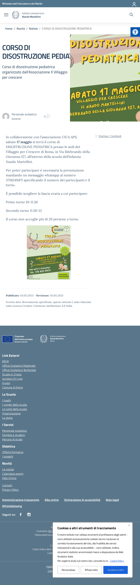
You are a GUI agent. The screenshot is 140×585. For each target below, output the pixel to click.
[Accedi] (134, 4)
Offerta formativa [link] (12, 452)
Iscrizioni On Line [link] (12, 378)
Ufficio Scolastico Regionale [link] (18, 365)
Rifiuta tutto (91, 570)
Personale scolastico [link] (14, 430)
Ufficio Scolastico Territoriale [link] (19, 370)
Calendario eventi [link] (12, 473)
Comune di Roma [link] (12, 387)
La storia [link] (7, 418)
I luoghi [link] (6, 400)
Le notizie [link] (8, 469)
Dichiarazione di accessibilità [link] (82, 500)
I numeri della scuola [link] (14, 404)
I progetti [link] (7, 456)
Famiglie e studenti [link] (13, 435)
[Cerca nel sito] (131, 15)
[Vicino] (129, 525)
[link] (135, 32)
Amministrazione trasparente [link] (20, 500)
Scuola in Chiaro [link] (12, 374)
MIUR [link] (5, 361)
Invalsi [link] (6, 383)
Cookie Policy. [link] (117, 561)
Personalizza (68, 570)
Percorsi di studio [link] (12, 439)
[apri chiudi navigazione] (6, 15)
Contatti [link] (7, 485)
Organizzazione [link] (11, 413)
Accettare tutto (116, 570)
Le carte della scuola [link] (14, 409)
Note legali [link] (112, 500)
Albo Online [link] (9, 478)
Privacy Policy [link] (10, 489)
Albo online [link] (52, 500)
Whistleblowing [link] (12, 506)
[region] (92, 550)
